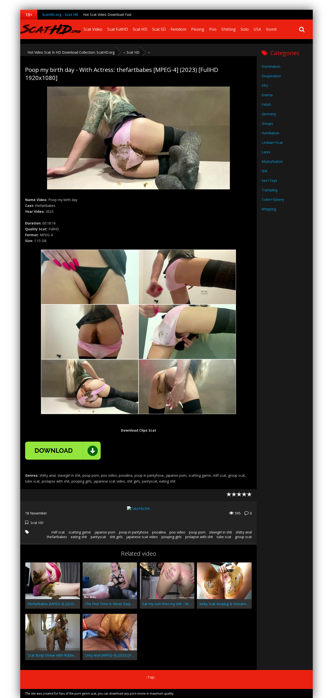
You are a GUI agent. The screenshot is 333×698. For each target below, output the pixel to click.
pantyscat (98, 536)
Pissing (197, 29)
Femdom (178, 29)
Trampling (269, 190)
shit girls (116, 536)
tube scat (224, 536)
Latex (266, 152)
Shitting (228, 29)
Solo (245, 29)
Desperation (271, 76)
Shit (264, 171)
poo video (177, 532)
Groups (267, 123)
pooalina (159, 532)
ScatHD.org (50, 29)
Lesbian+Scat (272, 142)
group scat (243, 536)
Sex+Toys (269, 180)
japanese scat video (142, 536)
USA (257, 29)
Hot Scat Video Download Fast (107, 14)
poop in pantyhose (133, 532)
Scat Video (93, 29)
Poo (212, 29)
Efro (265, 85)
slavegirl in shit (220, 532)
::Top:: (150, 677)
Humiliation (270, 133)
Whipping (269, 209)
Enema (267, 95)
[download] (63, 451)
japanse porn (105, 532)
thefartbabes (57, 536)
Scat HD (140, 29)
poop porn (197, 532)
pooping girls (171, 536)
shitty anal (244, 532)
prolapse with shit (199, 536)
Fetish (266, 104)
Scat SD (159, 29)
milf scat (58, 532)
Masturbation (272, 161)
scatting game (80, 532)
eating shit (79, 536)
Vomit (271, 29)
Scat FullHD (117, 29)
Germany (269, 114)
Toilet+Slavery (273, 199)
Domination (271, 66)
